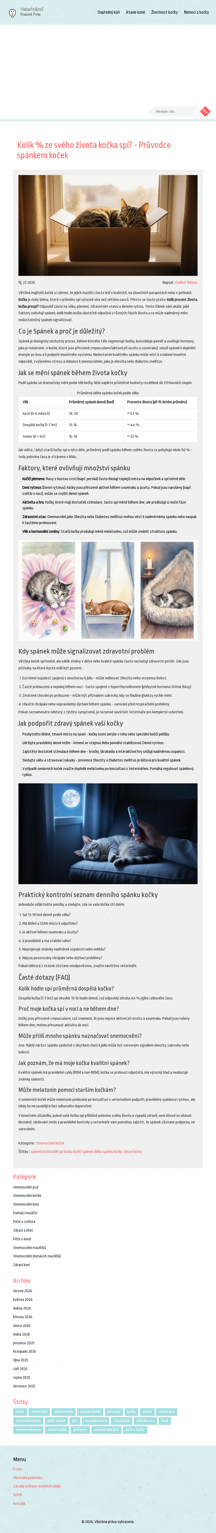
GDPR (17, 1495)
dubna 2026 (22, 1308)
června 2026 (22, 1291)
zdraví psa (167, 1412)
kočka (20, 1412)
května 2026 (23, 1299)
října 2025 (20, 1360)
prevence (80, 1429)
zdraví (147, 1412)
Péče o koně (22, 1239)
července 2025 (24, 1386)
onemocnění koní (28, 1429)
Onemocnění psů (25, 1187)
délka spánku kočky (108, 1151)
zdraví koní (39, 1412)
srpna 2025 (21, 1377)
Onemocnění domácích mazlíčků (37, 1256)
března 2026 (22, 1317)
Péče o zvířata (24, 1222)
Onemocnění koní (26, 1204)
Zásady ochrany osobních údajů (37, 1486)
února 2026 (22, 1325)
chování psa (145, 1420)
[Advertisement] (108, 64)
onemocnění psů (106, 1429)
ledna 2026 (21, 1334)
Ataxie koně (135, 12)
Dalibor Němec (186, 282)
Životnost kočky (164, 12)
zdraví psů (122, 1420)
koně (164, 1420)
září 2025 (20, 1369)
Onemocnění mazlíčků (29, 1248)
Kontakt (19, 1503)
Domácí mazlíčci (25, 1213)
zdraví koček (63, 1412)
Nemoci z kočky (196, 12)
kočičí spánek (83, 1151)
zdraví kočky (132, 1151)
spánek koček (41, 1151)
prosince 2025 (24, 1343)
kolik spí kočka (61, 1151)
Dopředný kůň (108, 12)
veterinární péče (28, 1420)
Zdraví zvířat (23, 1230)
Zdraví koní (21, 1265)
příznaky (113, 1412)
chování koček (90, 1412)
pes (75, 1420)
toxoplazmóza (96, 1420)
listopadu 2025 (24, 1351)
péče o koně (56, 1420)
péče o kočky (135, 1429)
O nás (17, 1469)
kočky (131, 1412)
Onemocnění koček (50, 1143)
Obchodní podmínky (27, 1478)
